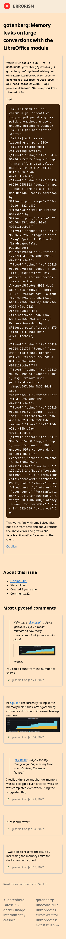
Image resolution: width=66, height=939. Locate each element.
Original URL (18, 581)
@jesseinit (35, 622)
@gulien (11, 546)
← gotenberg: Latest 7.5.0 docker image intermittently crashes (14, 909)
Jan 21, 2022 (36, 680)
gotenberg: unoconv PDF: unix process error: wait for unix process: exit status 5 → (47, 912)
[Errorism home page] (21, 6)
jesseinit (17, 680)
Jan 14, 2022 (36, 737)
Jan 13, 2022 (36, 867)
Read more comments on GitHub (25, 884)
